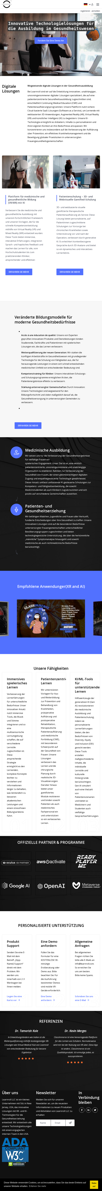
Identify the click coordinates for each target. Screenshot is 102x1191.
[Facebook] (81, 1110)
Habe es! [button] (94, 1184)
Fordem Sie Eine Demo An (51, 40)
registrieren (85, 11)
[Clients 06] (86, 861)
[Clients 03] (15, 861)
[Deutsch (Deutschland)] (87, 4)
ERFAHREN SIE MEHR (19, 271)
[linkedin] (88, 1110)
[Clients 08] (86, 885)
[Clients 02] (51, 885)
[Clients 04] (15, 885)
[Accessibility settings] (92, 4)
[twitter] (95, 1110)
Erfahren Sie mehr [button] (37, 1186)
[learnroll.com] (6, 4)
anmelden (96, 11)
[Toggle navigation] (97, 4)
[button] (4, 618)
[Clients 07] (51, 861)
